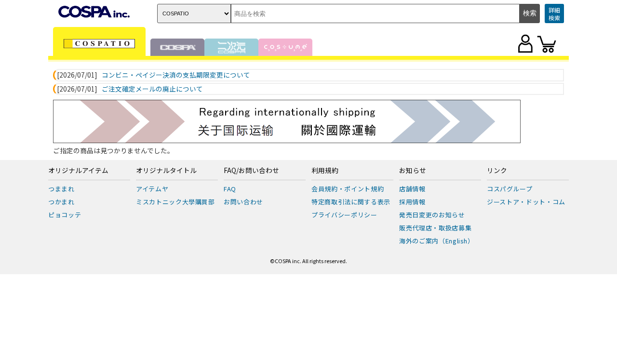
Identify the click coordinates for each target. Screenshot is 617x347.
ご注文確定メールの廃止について (152, 89)
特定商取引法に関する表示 (350, 201)
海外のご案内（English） (436, 240)
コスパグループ (510, 188)
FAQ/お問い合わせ (251, 170)
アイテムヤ (152, 188)
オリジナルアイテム (78, 170)
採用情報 (412, 201)
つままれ (61, 188)
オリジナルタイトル (166, 170)
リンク (497, 170)
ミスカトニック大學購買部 (175, 201)
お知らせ (412, 170)
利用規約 (324, 170)
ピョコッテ (64, 214)
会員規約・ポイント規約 (347, 188)
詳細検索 (554, 14)
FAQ (230, 188)
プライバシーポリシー (344, 214)
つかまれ (61, 201)
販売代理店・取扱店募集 (435, 227)
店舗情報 (412, 188)
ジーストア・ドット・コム (526, 201)
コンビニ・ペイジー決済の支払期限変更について (176, 75)
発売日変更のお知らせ (432, 214)
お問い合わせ (243, 201)
